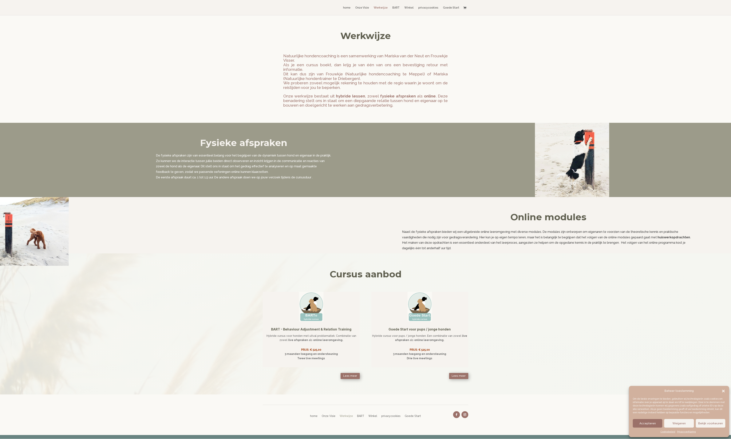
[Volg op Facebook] (456, 414)
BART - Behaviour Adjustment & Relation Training (311, 329)
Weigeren (679, 423)
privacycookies (428, 7)
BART (396, 7)
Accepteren (647, 423)
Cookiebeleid (667, 431)
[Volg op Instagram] (464, 414)
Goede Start (451, 7)
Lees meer (350, 375)
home (346, 7)
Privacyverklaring (686, 431)
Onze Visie (362, 7)
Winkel (408, 7)
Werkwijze (381, 7)
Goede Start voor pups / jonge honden (420, 329)
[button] (723, 391)
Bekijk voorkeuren (710, 423)
